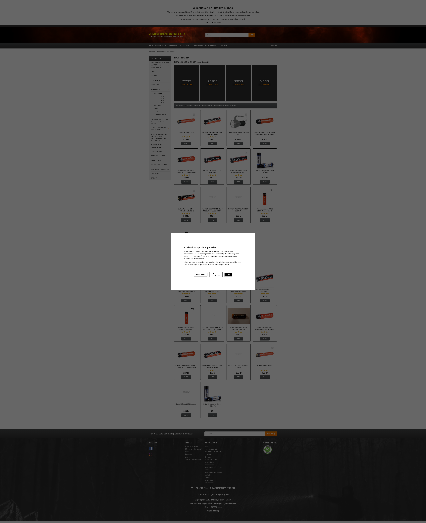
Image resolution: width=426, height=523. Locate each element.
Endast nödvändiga (216, 274)
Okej (228, 274)
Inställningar (200, 274)
